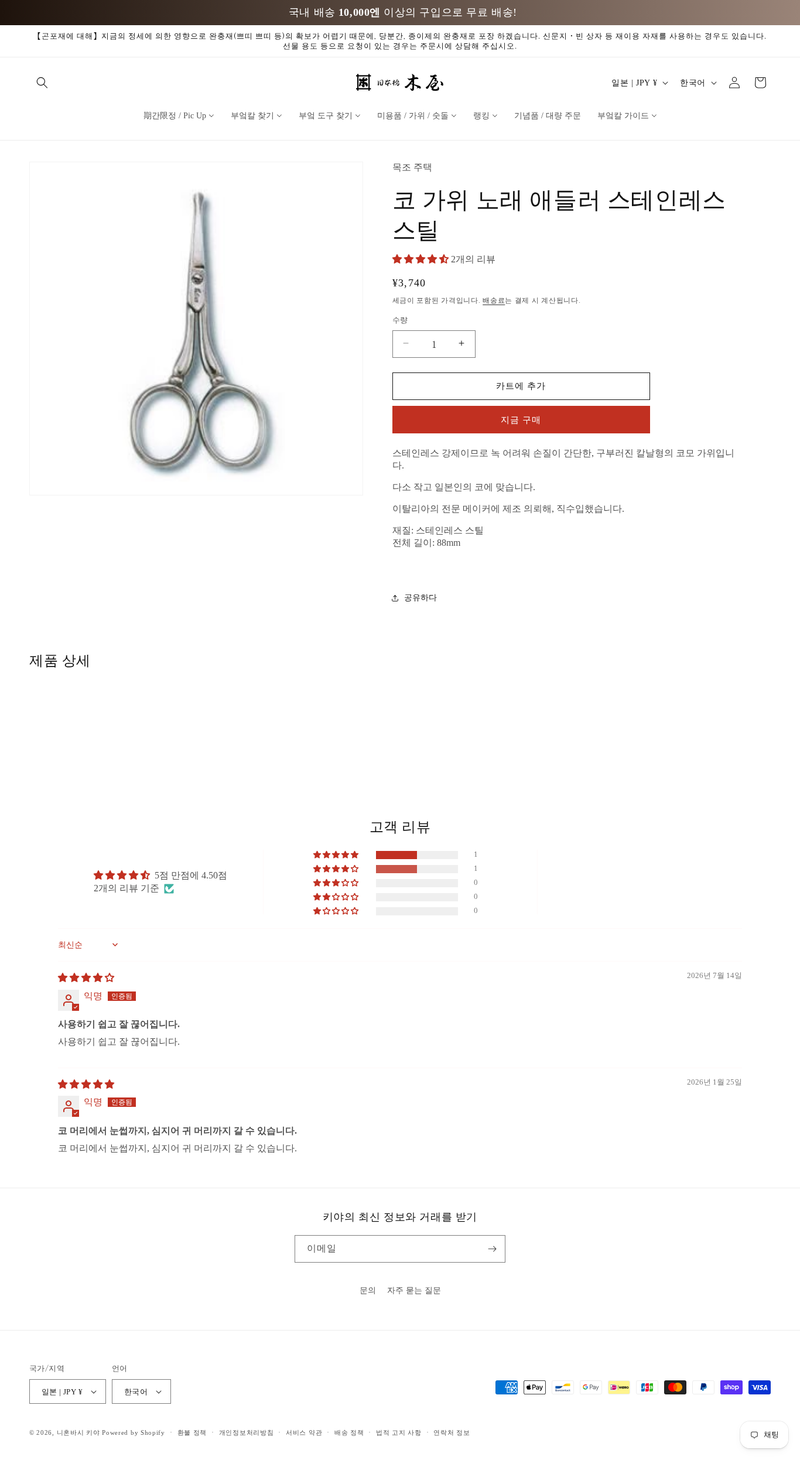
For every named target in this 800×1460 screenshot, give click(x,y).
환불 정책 (192, 1432)
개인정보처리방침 (246, 1432)
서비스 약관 (304, 1432)
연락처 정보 (451, 1432)
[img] (86, 978)
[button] (42, 82)
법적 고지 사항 (399, 1432)
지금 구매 (521, 419)
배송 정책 (349, 1432)
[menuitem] (179, 115)
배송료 (494, 300)
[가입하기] (492, 1249)
